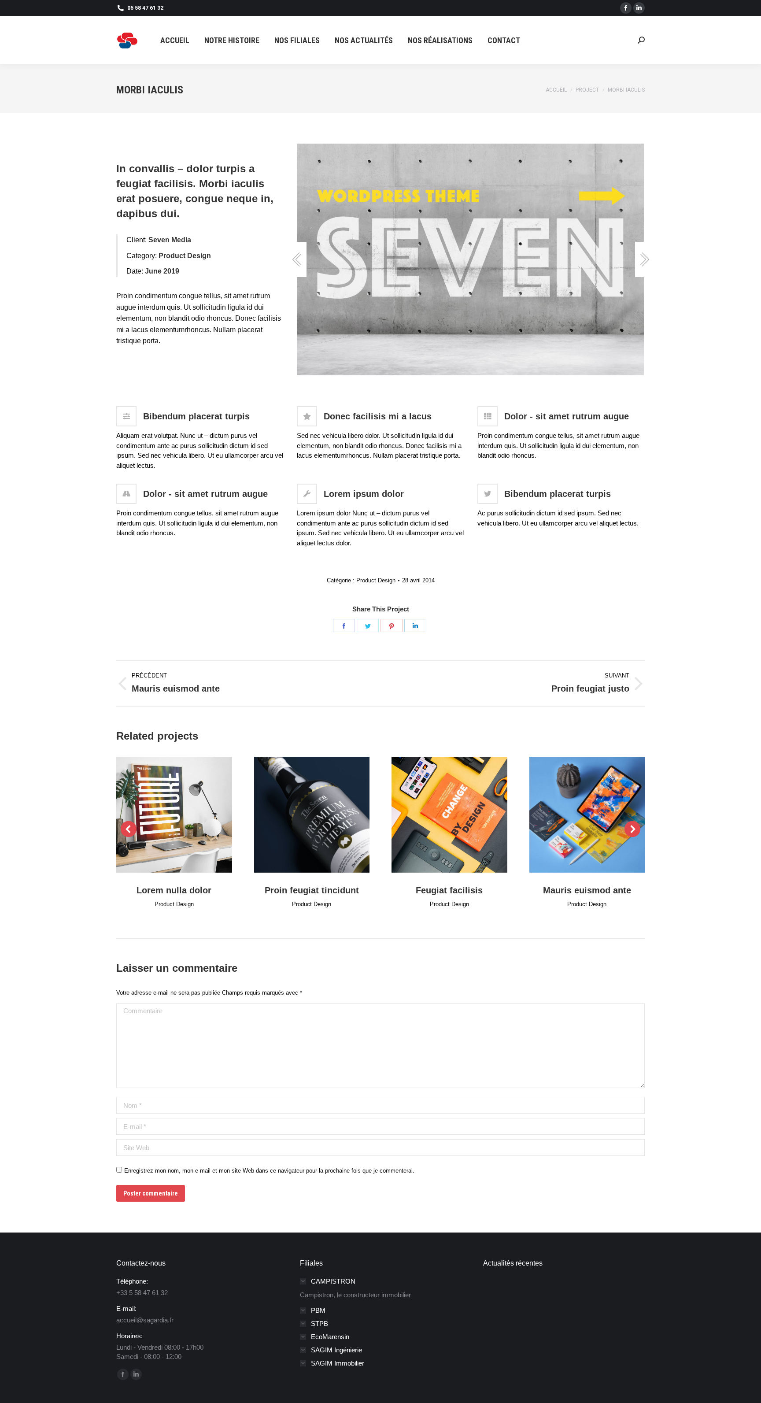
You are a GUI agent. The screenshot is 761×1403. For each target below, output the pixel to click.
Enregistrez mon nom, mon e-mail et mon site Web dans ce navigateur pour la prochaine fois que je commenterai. (269, 1170)
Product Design (375, 580)
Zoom (162, 814)
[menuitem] (175, 40)
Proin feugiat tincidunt (312, 890)
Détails (186, 814)
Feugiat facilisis (449, 890)
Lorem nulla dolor (174, 890)
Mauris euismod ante (587, 890)
